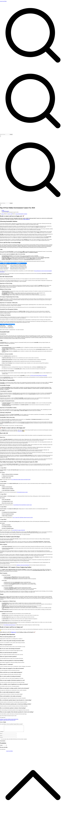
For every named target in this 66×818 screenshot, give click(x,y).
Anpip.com (13, 632)
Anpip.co (2, 213)
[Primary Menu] (0, 136)
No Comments (24, 213)
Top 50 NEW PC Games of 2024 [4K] (18, 530)
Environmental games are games (22, 492)
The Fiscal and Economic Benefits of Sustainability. (38, 375)
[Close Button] (0, 205)
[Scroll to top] (33, 817)
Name (1, 733)
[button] (0, 204)
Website (1, 737)
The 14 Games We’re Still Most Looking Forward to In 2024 (23, 517)
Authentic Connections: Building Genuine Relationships (9, 719)
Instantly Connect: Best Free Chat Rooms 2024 (7, 720)
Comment (2, 731)
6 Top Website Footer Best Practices (10, 624)
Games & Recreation (19, 213)
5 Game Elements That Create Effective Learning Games (22, 504)
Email (1, 735)
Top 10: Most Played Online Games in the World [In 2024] (20, 479)
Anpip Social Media (3, 1)
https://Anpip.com (26, 219)
